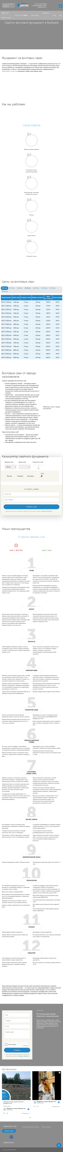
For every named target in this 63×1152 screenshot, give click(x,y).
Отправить (17, 1050)
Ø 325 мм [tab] (5, 291)
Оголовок (20, 476)
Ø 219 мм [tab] (52, 288)
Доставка (30, 476)
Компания (45, 13)
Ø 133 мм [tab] (36, 288)
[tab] (28, 288)
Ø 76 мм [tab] (12, 288)
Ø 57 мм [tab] (4, 288)
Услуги (6, 13)
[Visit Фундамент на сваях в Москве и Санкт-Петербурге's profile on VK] (5, 1109)
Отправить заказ (31, 507)
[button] (2, 1093)
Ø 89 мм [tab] (19, 288)
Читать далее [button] (6, 1106)
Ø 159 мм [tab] (44, 288)
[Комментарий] (6, 1113)
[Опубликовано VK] (28, 1109)
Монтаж (9, 476)
